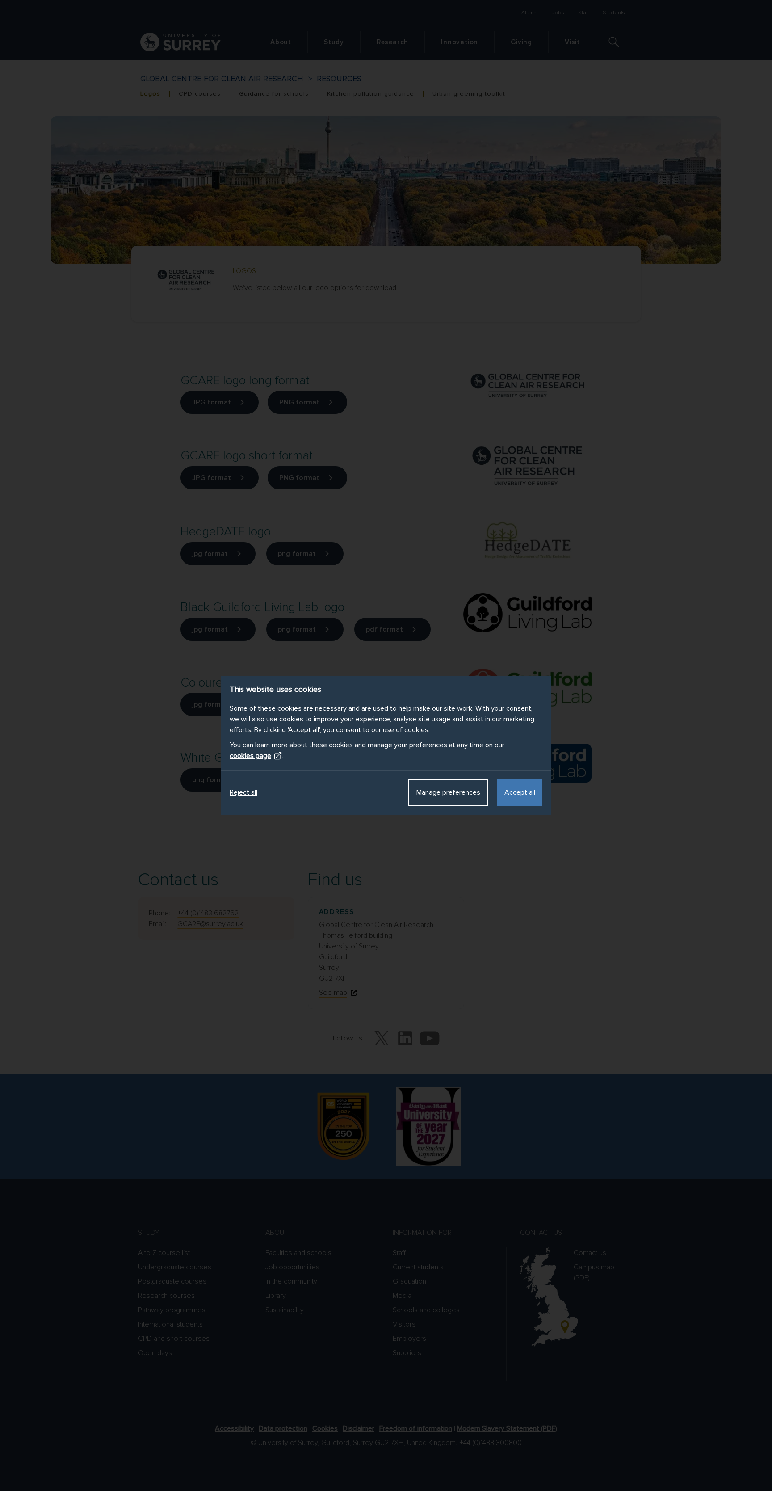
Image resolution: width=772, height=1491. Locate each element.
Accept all (519, 792)
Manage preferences (448, 792)
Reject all (243, 792)
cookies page (250, 755)
